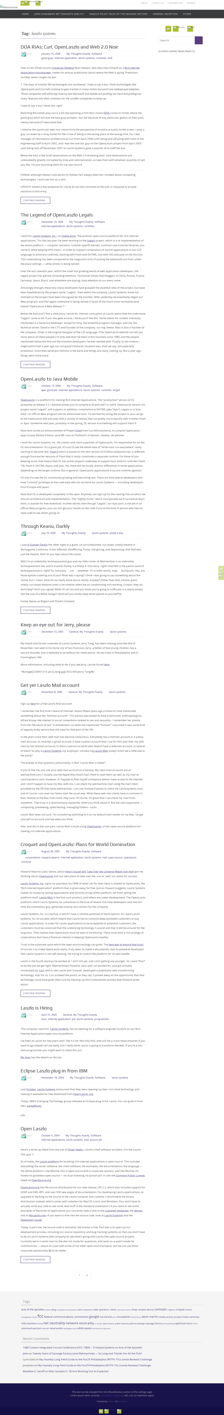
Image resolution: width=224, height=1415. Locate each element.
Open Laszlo (34, 1128)
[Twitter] (31, 2)
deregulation (26, 1317)
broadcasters (71, 1310)
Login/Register (175, 3)
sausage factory (154, 1323)
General (73, 631)
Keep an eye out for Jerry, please (55, 624)
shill (110, 58)
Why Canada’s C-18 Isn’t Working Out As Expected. (79, 1371)
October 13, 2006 (51, 385)
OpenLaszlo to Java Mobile (49, 379)
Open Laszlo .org (83, 1094)
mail (104, 857)
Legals (91, 240)
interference (136, 1317)
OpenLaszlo (69, 236)
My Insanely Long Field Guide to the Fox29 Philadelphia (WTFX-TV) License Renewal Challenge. (96, 1359)
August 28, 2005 (50, 851)
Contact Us (158, 3)
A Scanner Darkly (37, 544)
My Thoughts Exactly (78, 53)
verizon (45, 1328)
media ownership (190, 1316)
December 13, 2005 (52, 631)
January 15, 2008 (50, 53)
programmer (101, 1019)
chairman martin (124, 1310)
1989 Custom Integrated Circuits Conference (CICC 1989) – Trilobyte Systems (68, 1347)
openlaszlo (130, 857)
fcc (40, 1316)
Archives (191, 3)
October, (31, 1089)
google (94, 1316)
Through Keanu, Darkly (45, 526)
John (25, 1353)
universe (26, 861)
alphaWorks (34, 1106)
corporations (32, 857)
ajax (43, 390)
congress (171, 1309)
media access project (170, 1316)
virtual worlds (56, 1328)
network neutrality (80, 1323)
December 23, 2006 (52, 222)
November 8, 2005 (51, 692)
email (34, 1317)
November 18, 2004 (52, 1077)
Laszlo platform (49, 1161)
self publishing (169, 1324)
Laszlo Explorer (113, 1215)
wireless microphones (101, 1328)
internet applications (53, 226)
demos (138, 1210)
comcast (161, 1309)
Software (97, 53)
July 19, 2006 (48, 533)
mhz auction (28, 1323)
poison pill (96, 1139)
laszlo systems (86, 58)
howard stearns (51, 857)
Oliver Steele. (75, 1149)
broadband (61, 1310)
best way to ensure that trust (126, 944)
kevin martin (150, 1316)
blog (54, 1309)
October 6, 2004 (50, 1135)
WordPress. (122, 1401)
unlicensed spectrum (31, 1328)
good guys (47, 58)
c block (112, 1309)
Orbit (78, 430)
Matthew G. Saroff (33, 1371)
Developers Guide (31, 1220)
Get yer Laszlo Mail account (50, 685)
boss (44, 1019)
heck (114, 1317)
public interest (121, 1323)
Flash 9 (54, 451)
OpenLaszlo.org (30, 1187)
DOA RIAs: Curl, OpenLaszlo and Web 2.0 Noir (69, 47)
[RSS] (39, 2)
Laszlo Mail (101, 751)
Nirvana (111, 1401)
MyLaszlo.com (37, 1215)
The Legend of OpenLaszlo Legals (57, 215)
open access (108, 1323)
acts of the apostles (32, 1309)
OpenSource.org (41, 1180)
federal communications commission (66, 1316)
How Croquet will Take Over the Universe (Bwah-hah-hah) (99, 871)
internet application (66, 58)
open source (115, 857)
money (40, 1323)
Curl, (42, 970)
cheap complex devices (142, 1309)
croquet (180, 1309)
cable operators (101, 1309)
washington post (70, 1328)
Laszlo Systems (59, 1029)
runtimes (101, 58)
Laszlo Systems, (52, 751)
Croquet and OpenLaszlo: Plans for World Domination (78, 844)
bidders (48, 1310)
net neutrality (54, 1323)
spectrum (180, 1323)
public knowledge (137, 1323)
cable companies (84, 1309)
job (73, 1019)
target (116, 390)
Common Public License (130, 1175)
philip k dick (116, 533)
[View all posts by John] (34, 54)
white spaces (84, 1328)
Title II (195, 1324)
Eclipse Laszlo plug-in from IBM (54, 1071)
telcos (189, 1323)
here (106, 664)
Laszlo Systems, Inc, (32, 883)
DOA (107, 113)
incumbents (123, 1316)
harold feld (106, 1316)
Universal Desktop (63, 68)
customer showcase (116, 1210)
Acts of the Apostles (130, 1347)
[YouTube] (23, 3)
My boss (26, 1057)
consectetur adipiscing (112, 1395)
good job (52, 390)
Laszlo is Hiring (36, 1008)
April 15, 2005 (49, 1014)
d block (188, 1309)
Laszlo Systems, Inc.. (45, 236)
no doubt (98, 1324)
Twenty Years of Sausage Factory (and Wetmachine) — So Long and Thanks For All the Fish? (87, 1353)
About (144, 3)
